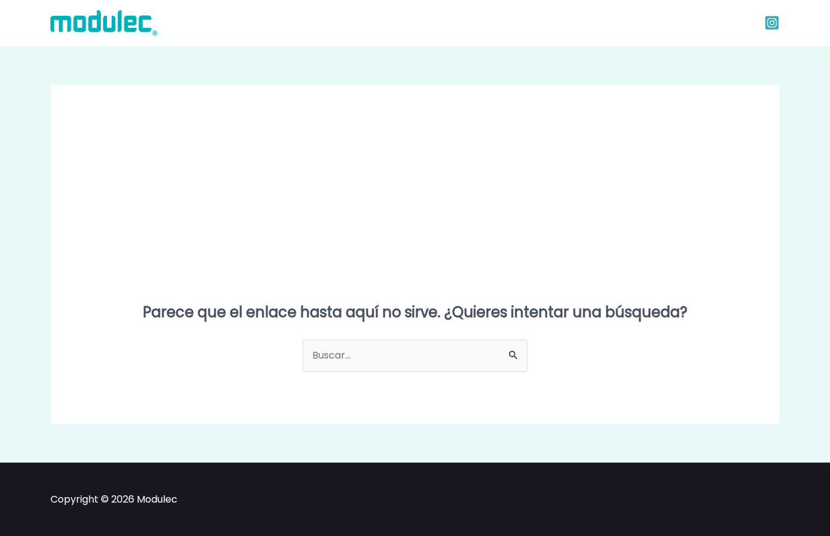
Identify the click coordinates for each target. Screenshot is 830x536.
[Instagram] (772, 22)
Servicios (408, 22)
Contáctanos (480, 22)
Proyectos (343, 22)
